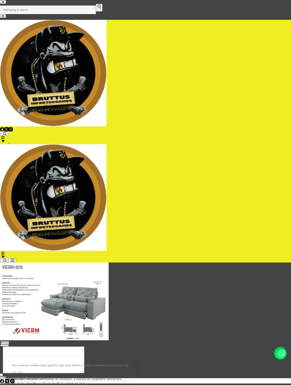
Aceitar (13, 372)
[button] (280, 353)
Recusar (20, 372)
